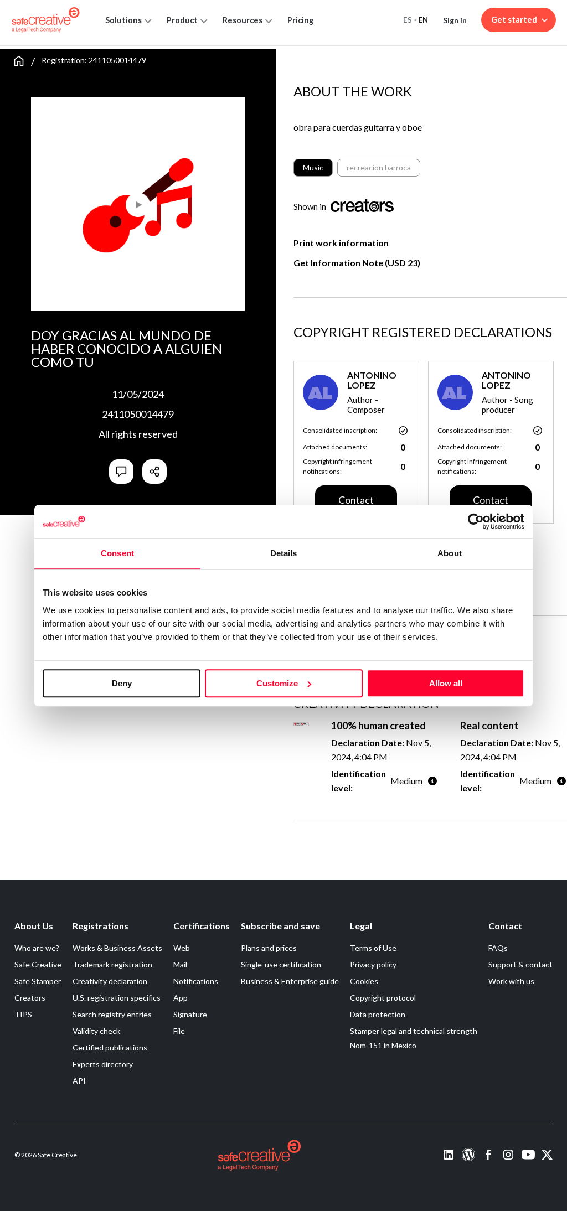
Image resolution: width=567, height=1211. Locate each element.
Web (181, 948)
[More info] (432, 780)
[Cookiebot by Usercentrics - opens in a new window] (475, 521)
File (179, 1031)
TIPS (23, 1014)
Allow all (445, 683)
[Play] (84, 200)
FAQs (498, 948)
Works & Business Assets (117, 948)
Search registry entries (112, 1014)
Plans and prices (269, 948)
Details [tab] (283, 553)
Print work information (341, 242)
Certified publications (110, 1047)
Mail (180, 964)
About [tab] (449, 553)
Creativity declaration (110, 981)
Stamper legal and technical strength (413, 1031)
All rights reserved (138, 434)
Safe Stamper (37, 981)
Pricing (300, 20)
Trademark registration (112, 964)
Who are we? (36, 948)
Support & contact (520, 964)
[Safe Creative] (45, 20)
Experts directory (103, 1064)
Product (182, 20)
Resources (242, 20)
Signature (190, 1014)
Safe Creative (37, 964)
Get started (514, 19)
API (79, 1080)
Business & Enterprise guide (290, 981)
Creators (29, 997)
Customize (277, 683)
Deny (122, 683)
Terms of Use (373, 948)
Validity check (96, 1031)
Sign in (455, 20)
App (180, 997)
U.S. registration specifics (117, 997)
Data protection (377, 1014)
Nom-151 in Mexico (383, 1045)
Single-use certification (281, 964)
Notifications (195, 981)
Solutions (123, 20)
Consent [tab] (117, 553)
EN (424, 19)
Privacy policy (373, 964)
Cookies (364, 981)
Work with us (511, 981)
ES (407, 19)
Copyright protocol (383, 997)
